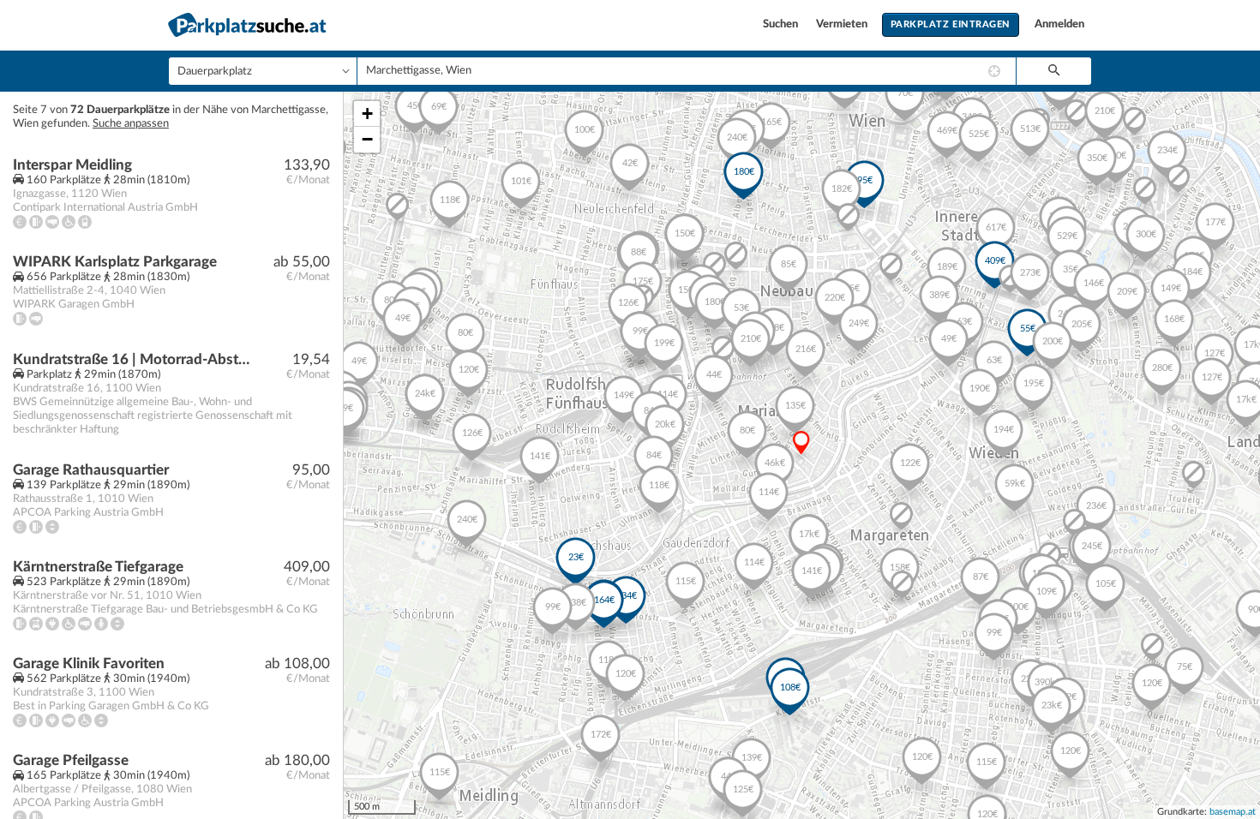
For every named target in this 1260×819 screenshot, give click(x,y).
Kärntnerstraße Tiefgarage (98, 566)
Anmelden (1059, 24)
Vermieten (843, 24)
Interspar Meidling (72, 165)
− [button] (367, 139)
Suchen (782, 24)
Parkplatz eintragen (951, 24)
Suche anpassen (131, 123)
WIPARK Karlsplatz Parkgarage (115, 261)
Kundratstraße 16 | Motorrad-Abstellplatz (134, 359)
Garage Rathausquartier (91, 470)
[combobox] (687, 71)
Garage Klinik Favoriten (89, 663)
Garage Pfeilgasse (71, 760)
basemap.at (1232, 811)
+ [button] (367, 113)
